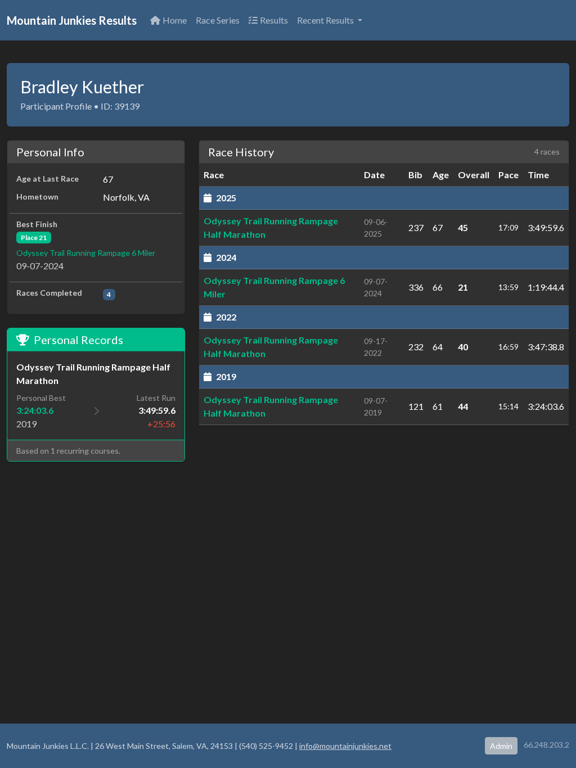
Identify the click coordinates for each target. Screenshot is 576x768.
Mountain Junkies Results (72, 20)
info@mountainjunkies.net (345, 746)
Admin (501, 746)
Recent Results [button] (326, 20)
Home (175, 20)
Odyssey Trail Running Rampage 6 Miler (85, 252)
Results (274, 20)
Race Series (218, 20)
